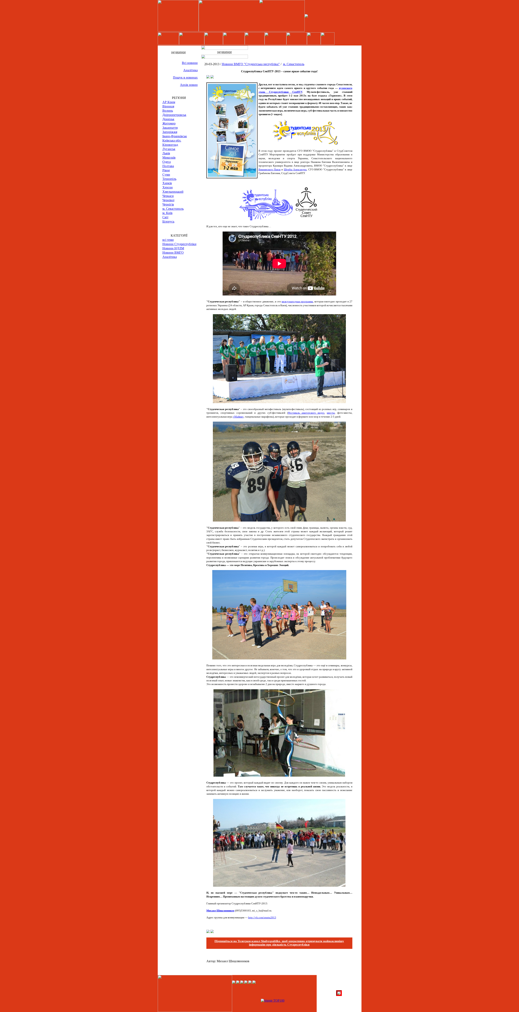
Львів (166, 153)
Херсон (167, 187)
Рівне (166, 170)
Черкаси (168, 196)
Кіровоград (170, 144)
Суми (166, 174)
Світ (165, 217)
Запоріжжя (169, 132)
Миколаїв (169, 157)
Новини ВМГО (173, 252)
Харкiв (167, 183)
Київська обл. (171, 140)
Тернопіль (169, 179)
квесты (331, 412)
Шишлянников (225, 910)
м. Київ (167, 213)
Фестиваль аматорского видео (306, 412)
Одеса (166, 161)
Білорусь (168, 221)
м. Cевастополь (173, 208)
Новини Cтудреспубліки (179, 244)
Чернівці (168, 200)
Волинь (167, 110)
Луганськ (168, 149)
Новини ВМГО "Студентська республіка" (251, 64)
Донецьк (168, 119)
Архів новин (189, 85)
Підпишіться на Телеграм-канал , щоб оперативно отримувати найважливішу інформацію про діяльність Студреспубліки (279, 942)
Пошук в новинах (185, 77)
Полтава (168, 166)
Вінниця (168, 106)
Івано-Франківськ (174, 136)
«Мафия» (238, 416)
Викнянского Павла (269, 169)
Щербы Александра (295, 169)
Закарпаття (170, 127)
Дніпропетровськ (174, 115)
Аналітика (190, 70)
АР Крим (168, 102)
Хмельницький (172, 191)
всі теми (168, 239)
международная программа (297, 301)
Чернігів (168, 204)
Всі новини (190, 63)
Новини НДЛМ (173, 248)
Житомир (169, 123)
